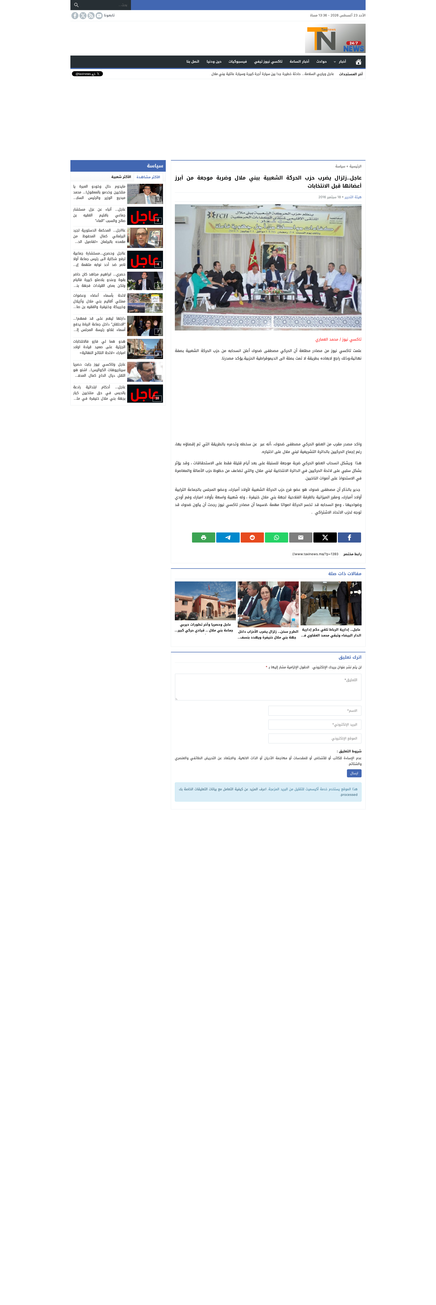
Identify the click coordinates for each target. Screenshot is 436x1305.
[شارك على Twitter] (325, 537)
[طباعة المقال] (203, 537)
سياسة (340, 166)
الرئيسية (358, 62)
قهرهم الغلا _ (323, 74)
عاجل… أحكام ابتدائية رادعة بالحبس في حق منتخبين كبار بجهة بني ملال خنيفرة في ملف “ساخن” (99, 395)
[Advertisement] (218, 118)
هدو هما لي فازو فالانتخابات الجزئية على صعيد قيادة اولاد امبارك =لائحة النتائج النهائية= (99, 347)
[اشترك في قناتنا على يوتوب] (99, 15)
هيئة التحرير (353, 197)
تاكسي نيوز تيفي (268, 61)
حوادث (321, 61)
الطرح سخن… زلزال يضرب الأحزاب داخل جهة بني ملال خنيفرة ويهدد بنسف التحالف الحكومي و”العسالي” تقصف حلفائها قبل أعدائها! (268, 640)
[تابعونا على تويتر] (82, 15)
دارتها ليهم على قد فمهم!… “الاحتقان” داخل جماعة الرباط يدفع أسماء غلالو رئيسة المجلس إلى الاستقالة (99, 327)
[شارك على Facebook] (349, 537)
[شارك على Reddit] (252, 537)
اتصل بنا (192, 61)
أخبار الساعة (299, 61)
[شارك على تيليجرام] (227, 537)
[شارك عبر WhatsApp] (276, 537)
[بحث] (76, 5)
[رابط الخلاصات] (91, 15)
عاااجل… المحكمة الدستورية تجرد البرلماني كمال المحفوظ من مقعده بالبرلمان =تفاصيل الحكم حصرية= (99, 239)
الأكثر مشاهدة (148, 177)
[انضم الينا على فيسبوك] (74, 15)
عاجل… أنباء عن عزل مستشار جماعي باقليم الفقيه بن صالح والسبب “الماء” (99, 215)
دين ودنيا (214, 61)
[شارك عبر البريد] (300, 537)
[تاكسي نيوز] (218, 38)
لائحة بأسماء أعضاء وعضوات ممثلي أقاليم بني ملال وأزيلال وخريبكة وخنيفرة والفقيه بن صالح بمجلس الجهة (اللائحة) (99, 304)
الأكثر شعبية (121, 177)
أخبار (342, 61)
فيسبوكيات (238, 61)
